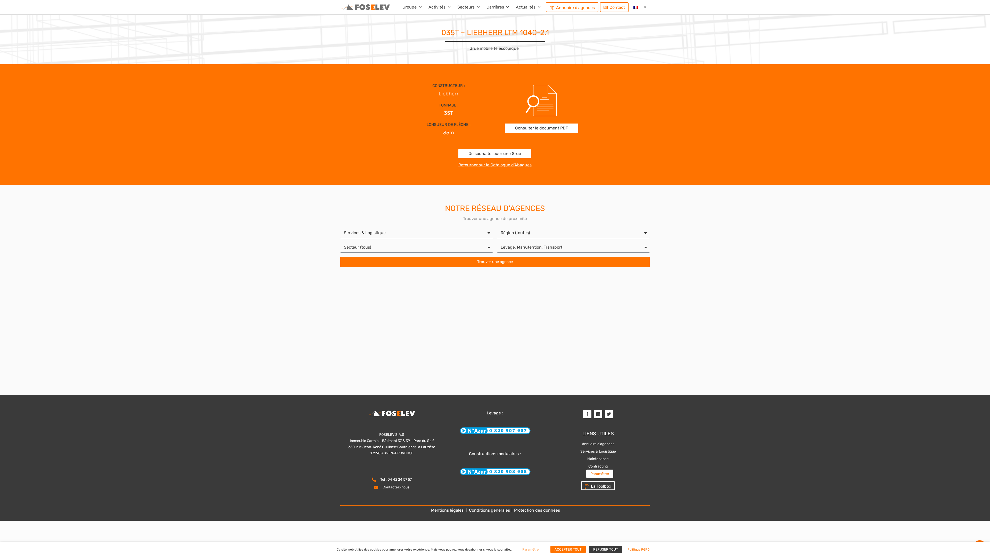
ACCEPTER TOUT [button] (568, 549)
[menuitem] (640, 7)
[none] (640, 7)
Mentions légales (447, 510)
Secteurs (466, 7)
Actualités (525, 7)
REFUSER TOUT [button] (605, 549)
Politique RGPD (638, 549)
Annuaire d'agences (575, 7)
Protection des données (536, 510)
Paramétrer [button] (599, 474)
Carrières (495, 7)
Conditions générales (489, 510)
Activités (437, 7)
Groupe (409, 7)
